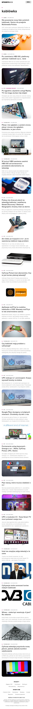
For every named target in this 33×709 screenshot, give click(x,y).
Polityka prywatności (20, 694)
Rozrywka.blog (12, 686)
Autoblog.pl (17, 684)
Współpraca (15, 692)
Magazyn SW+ (9, 684)
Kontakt (28, 692)
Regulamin (10, 694)
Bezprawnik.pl (21, 686)
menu (28, 2)
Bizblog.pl (24, 684)
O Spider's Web (6, 692)
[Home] (7, 2)
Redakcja (22, 692)
